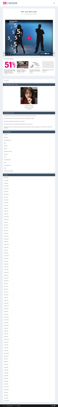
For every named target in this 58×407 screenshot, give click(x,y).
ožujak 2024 (6, 230)
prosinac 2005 (6, 386)
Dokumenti (6, 137)
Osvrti (5, 156)
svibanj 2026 (6, 177)
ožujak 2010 (6, 344)
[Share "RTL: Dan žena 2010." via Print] (41, 63)
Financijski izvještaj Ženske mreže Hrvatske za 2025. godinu (14, 121)
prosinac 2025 (6, 188)
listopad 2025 (6, 194)
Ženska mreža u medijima (32, 13)
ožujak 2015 (6, 314)
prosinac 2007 (6, 353)
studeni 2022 (6, 247)
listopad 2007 (6, 356)
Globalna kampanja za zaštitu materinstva (47, 70)
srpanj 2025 (6, 202)
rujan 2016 (6, 283)
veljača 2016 (6, 300)
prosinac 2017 (6, 272)
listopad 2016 (6, 280)
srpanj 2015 (6, 311)
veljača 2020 (6, 269)
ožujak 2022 (6, 252)
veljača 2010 (6, 347)
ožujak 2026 (6, 183)
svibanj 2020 (6, 266)
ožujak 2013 (6, 336)
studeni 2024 (6, 219)
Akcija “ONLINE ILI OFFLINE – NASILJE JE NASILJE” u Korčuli (21, 70)
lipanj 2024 (6, 225)
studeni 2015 (6, 308)
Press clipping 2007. (7, 159)
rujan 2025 (6, 197)
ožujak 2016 (6, 297)
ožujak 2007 (6, 367)
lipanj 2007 (6, 361)
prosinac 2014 (6, 319)
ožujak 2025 (6, 208)
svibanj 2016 (6, 291)
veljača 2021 (6, 261)
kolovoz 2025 (6, 199)
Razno (5, 162)
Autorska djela (29, 108)
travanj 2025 (6, 205)
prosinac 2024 (6, 216)
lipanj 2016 (6, 289)
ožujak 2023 (6, 241)
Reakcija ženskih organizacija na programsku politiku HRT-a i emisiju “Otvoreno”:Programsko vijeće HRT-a (10, 71)
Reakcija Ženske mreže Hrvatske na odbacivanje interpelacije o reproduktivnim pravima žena (20, 115)
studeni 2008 (6, 350)
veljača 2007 (6, 370)
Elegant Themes (9, 405)
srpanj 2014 (6, 328)
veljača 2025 (6, 211)
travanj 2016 (6, 294)
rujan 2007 (6, 358)
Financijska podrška (7, 140)
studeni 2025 (6, 191)
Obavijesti (5, 154)
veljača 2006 (6, 384)
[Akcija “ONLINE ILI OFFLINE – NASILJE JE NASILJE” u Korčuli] (22, 64)
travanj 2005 (6, 397)
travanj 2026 (6, 180)
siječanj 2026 (6, 186)
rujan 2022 (6, 250)
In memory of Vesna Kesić (29, 107)
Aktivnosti (6, 134)
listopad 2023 (6, 239)
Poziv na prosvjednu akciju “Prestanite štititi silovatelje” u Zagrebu (35, 70)
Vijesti (27, 13)
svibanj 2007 (6, 364)
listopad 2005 (6, 389)
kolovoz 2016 (6, 286)
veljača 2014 (6, 333)
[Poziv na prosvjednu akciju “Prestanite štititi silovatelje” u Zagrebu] (35, 64)
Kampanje (6, 145)
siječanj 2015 (6, 317)
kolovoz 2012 (6, 342)
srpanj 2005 (6, 395)
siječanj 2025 (6, 213)
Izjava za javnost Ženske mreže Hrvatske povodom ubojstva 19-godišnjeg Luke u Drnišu (19, 118)
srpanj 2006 (6, 375)
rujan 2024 (6, 222)
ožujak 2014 (6, 331)
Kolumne (5, 148)
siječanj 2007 (6, 372)
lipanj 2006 (6, 378)
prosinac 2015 (6, 305)
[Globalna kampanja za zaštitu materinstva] (48, 64)
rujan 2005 (6, 392)
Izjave (5, 143)
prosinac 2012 (6, 339)
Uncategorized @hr (7, 165)
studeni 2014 (6, 322)
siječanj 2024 (6, 236)
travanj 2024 (6, 227)
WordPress (18, 405)
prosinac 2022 (6, 244)
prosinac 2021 (6, 255)
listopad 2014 (6, 325)
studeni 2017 (6, 275)
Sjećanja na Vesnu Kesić (29, 105)
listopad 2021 (6, 258)
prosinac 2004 (6, 400)
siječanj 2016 (6, 303)
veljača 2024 (6, 233)
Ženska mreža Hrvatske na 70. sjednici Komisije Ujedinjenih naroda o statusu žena (18, 124)
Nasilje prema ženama (8, 151)
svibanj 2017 (6, 278)
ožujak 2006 (6, 381)
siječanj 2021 (6, 264)
